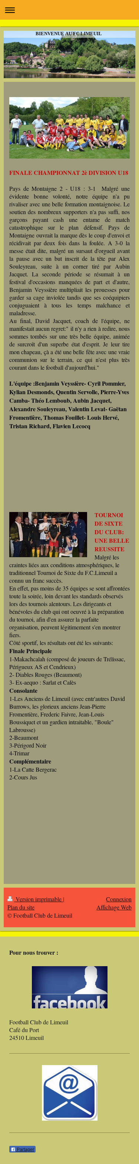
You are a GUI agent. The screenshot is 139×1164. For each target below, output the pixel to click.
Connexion (119, 899)
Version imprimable (38, 899)
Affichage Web (114, 907)
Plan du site (20, 907)
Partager (25, 1149)
